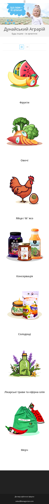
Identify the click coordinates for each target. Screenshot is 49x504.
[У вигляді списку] (27, 47)
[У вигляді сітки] (21, 47)
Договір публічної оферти (24, 497)
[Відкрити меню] (24, 1)
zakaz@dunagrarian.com (24, 501)
